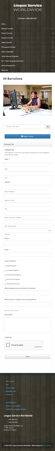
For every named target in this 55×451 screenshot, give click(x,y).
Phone (7, 238)
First (6, 169)
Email (25, 15)
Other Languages (7, 52)
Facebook (29, 15)
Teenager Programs (13, 270)
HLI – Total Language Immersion (12, 61)
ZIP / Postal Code (10, 226)
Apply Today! (28, 136)
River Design (46, 445)
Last (6, 178)
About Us (5, 70)
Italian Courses (7, 42)
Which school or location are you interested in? (21, 299)
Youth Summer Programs (10, 56)
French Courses (7, 33)
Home (4, 24)
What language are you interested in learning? (20, 288)
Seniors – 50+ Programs (13, 406)
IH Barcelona (12, 78)
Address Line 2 (10, 200)
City (6, 209)
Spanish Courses (7, 29)
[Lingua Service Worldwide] (27, 7)
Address (7, 182)
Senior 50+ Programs (13, 279)
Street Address (9, 191)
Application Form (11, 391)
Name (7, 159)
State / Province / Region (13, 217)
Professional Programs (14, 275)
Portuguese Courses (8, 47)
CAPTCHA (8, 337)
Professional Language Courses (16, 409)
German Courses (7, 38)
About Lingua (10, 381)
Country (7, 234)
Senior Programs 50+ (8, 66)
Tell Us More (9, 314)
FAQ (7, 384)
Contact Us (9, 394)
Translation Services (13, 283)
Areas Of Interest (10, 261)
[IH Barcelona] (27, 100)
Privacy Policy (10, 388)
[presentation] (24, 345)
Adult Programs (11, 266)
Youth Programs (11, 402)
